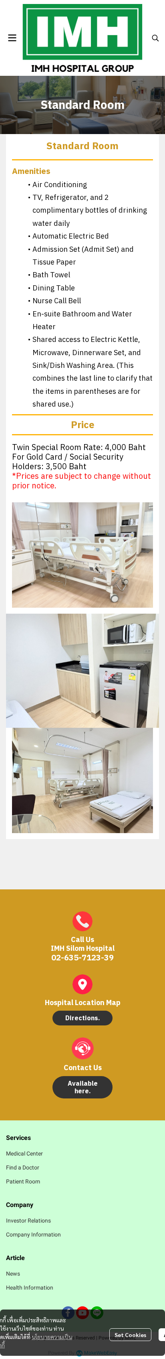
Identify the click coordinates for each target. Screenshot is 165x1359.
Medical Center (24, 1153)
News (13, 1273)
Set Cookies (130, 1334)
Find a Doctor (22, 1167)
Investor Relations (28, 1220)
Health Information (29, 1287)
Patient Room (23, 1181)
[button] (155, 37)
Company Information (33, 1234)
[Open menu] (12, 38)
